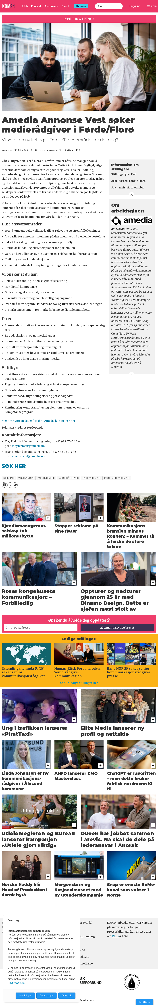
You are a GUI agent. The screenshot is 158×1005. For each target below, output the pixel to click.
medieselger (46, 478)
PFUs (115, 936)
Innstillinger (144, 1002)
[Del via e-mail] (15, 484)
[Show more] (131, 194)
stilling (9, 478)
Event (65, 6)
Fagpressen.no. (16, 982)
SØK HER (14, 466)
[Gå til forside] (8, 6)
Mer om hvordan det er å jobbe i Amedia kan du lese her (38, 421)
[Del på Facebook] (4, 484)
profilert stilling (116, 478)
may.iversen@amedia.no (28, 446)
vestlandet (26, 478)
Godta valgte (47, 995)
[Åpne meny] (152, 6)
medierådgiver (69, 478)
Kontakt (36, 6)
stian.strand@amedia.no (28, 456)
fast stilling (91, 478)
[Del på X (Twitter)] (9, 484)
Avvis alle (67, 995)
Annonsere (51, 6)
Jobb (24, 6)
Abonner (80, 6)
